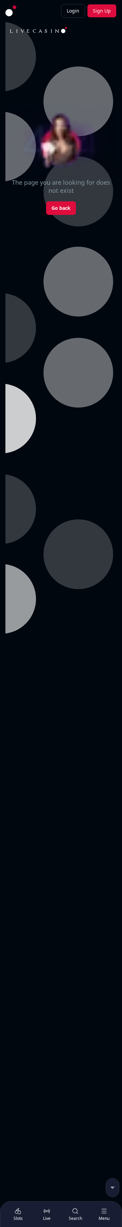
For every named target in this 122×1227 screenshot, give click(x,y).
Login (73, 10)
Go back (61, 208)
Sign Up (102, 10)
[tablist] (61, 1214)
